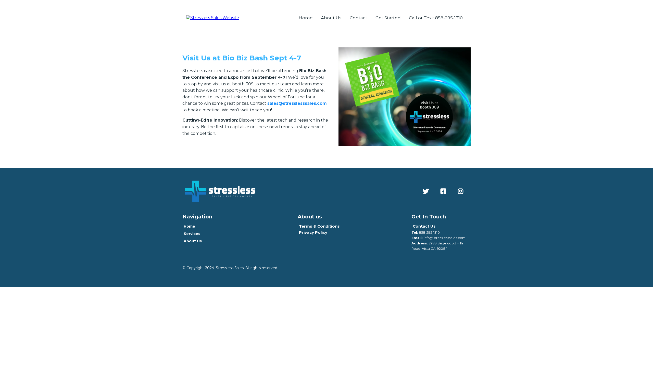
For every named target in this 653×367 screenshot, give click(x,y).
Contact (358, 17)
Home (306, 17)
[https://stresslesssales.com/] (295, 191)
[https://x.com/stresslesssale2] (427, 191)
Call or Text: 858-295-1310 (436, 17)
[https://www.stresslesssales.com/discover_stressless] (212, 17)
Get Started (388, 17)
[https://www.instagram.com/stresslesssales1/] (461, 191)
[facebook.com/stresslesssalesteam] (444, 191)
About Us (331, 17)
